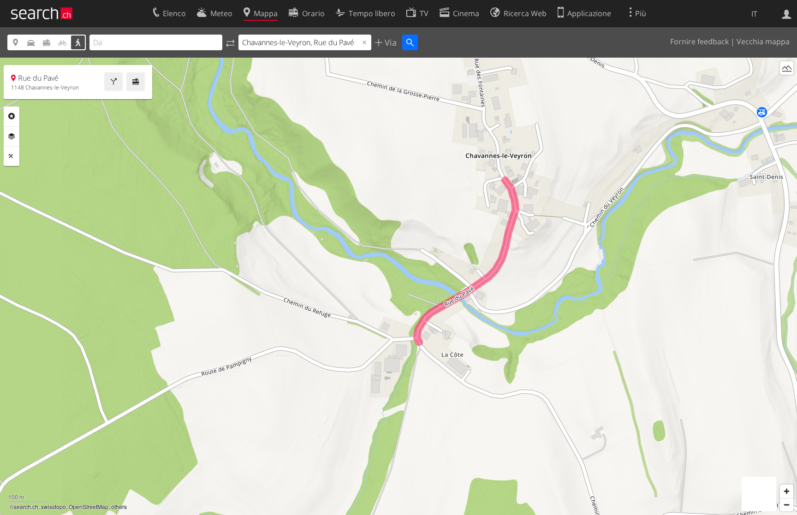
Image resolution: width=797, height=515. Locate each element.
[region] (398, 286)
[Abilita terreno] (786, 68)
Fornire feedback (699, 41)
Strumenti (11, 156)
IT (754, 14)
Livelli (11, 136)
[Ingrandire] (786, 491)
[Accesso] (786, 13)
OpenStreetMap (88, 506)
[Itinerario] (113, 81)
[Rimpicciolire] (786, 504)
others (119, 506)
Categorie (11, 116)
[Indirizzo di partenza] (230, 42)
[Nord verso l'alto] (786, 85)
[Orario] (135, 81)
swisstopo (53, 506)
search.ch (26, 506)
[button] (474, 280)
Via (389, 42)
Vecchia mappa (763, 41)
